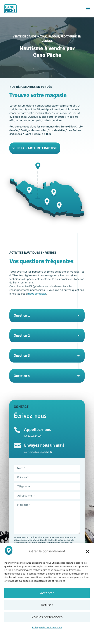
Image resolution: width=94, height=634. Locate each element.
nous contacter (37, 293)
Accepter (47, 593)
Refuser (47, 605)
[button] (87, 551)
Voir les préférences (47, 617)
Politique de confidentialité (47, 627)
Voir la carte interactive (34, 148)
